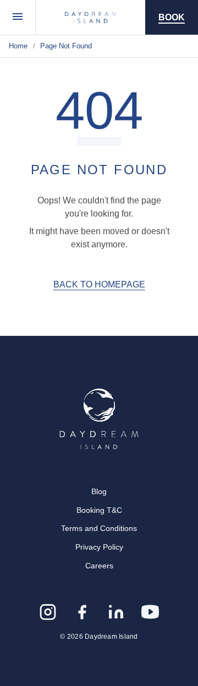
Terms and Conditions (99, 528)
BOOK (171, 17)
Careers (99, 565)
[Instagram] (48, 612)
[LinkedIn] (116, 612)
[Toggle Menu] (18, 17)
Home (18, 46)
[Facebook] (82, 612)
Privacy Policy (99, 547)
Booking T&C (99, 510)
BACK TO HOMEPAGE (99, 284)
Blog (99, 491)
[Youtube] (150, 612)
